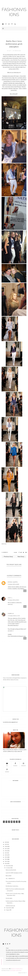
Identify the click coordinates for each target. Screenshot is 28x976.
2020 (6, 842)
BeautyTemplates (17, 968)
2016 (6, 850)
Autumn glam (9, 898)
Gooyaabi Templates (15, 970)
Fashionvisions (14, 12)
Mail (7, 765)
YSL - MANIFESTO (10, 878)
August (8, 910)
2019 (6, 844)
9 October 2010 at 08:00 (13, 584)
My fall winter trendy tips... (12, 886)
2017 (6, 848)
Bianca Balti (8, 875)
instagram (23, 765)
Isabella (11, 613)
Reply (25, 590)
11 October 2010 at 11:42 (14, 615)
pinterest (7, 771)
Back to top (22, 972)
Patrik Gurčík (13, 582)
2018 (6, 846)
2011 (6, 861)
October (8, 867)
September (9, 907)
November (8, 865)
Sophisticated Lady (10, 905)
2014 (6, 855)
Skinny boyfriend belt (11, 870)
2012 (6, 859)
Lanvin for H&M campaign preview (14, 872)
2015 (6, 853)
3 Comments (5, 552)
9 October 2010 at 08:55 (13, 600)
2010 (6, 863)
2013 (6, 857)
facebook (15, 765)
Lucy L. (10, 597)
